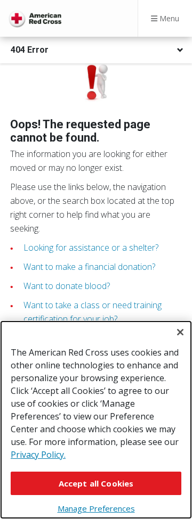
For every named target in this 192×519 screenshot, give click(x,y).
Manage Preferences (96, 508)
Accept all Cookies (96, 483)
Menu (168, 18)
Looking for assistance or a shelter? (90, 247)
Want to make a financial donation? (89, 267)
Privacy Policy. (38, 454)
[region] (96, 419)
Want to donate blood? (66, 286)
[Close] (180, 332)
